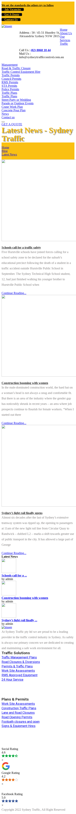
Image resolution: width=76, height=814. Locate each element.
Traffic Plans (9, 92)
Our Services (65, 38)
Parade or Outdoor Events (18, 103)
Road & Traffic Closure (16, 68)
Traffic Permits (11, 75)
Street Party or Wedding (16, 99)
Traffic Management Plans (19, 657)
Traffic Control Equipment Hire (21, 71)
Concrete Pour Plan (14, 110)
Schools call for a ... (14, 575)
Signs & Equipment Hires (18, 726)
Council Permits (11, 78)
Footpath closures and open (21, 721)
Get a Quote (11, 14)
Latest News (9, 154)
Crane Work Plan (12, 106)
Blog (5, 151)
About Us (66, 33)
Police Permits (10, 89)
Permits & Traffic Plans (17, 666)
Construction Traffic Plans (19, 708)
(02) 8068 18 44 (41, 50)
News (5, 113)
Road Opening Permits (17, 717)
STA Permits (9, 85)
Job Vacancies (12, 9)
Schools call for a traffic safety (21, 247)
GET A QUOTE (12, 124)
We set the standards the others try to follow (28, 5)
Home (63, 29)
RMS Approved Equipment (19, 675)
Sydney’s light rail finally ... (19, 620)
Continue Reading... (14, 293)
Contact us (8, 117)
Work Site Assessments (18, 670)
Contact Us (11, 19)
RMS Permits (10, 82)
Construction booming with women (25, 383)
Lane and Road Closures (18, 713)
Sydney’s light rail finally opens (22, 513)
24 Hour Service (12, 679)
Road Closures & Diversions (21, 662)
